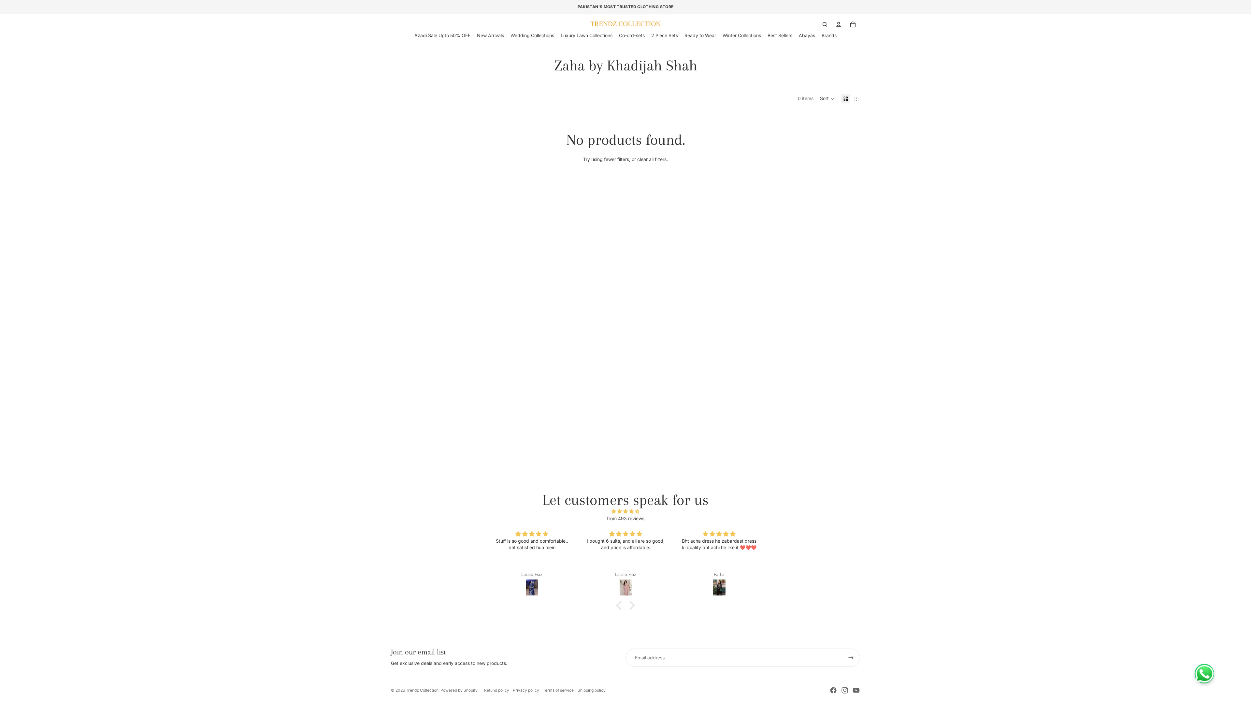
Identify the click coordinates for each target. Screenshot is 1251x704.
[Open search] (825, 24)
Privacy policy (526, 690)
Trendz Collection (422, 690)
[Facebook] (833, 690)
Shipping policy (592, 690)
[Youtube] (856, 690)
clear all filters (652, 159)
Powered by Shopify (459, 690)
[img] (625, 511)
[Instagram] (845, 690)
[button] (827, 99)
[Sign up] (851, 658)
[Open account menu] (838, 24)
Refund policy (496, 690)
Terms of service (558, 690)
